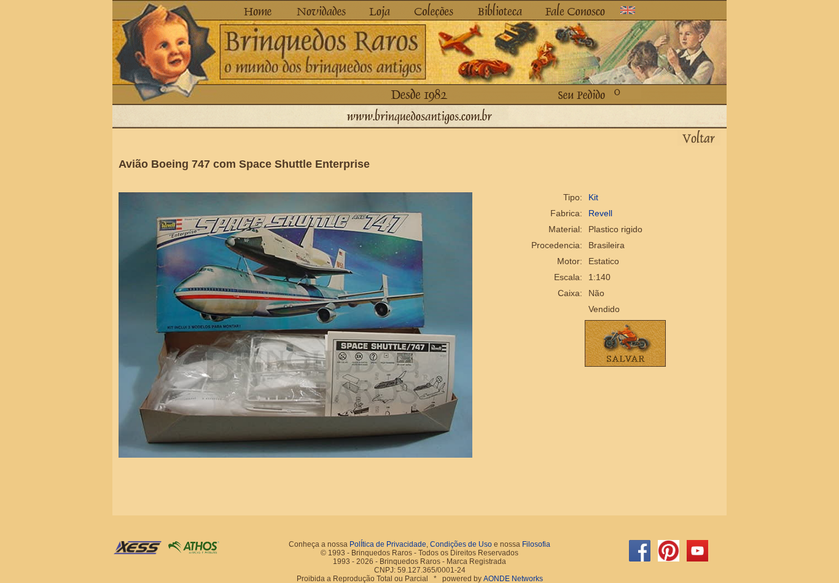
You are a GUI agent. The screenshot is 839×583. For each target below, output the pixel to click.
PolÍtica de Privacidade (387, 544)
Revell (600, 213)
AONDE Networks (513, 578)
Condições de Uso (461, 544)
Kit (593, 197)
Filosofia (536, 544)
